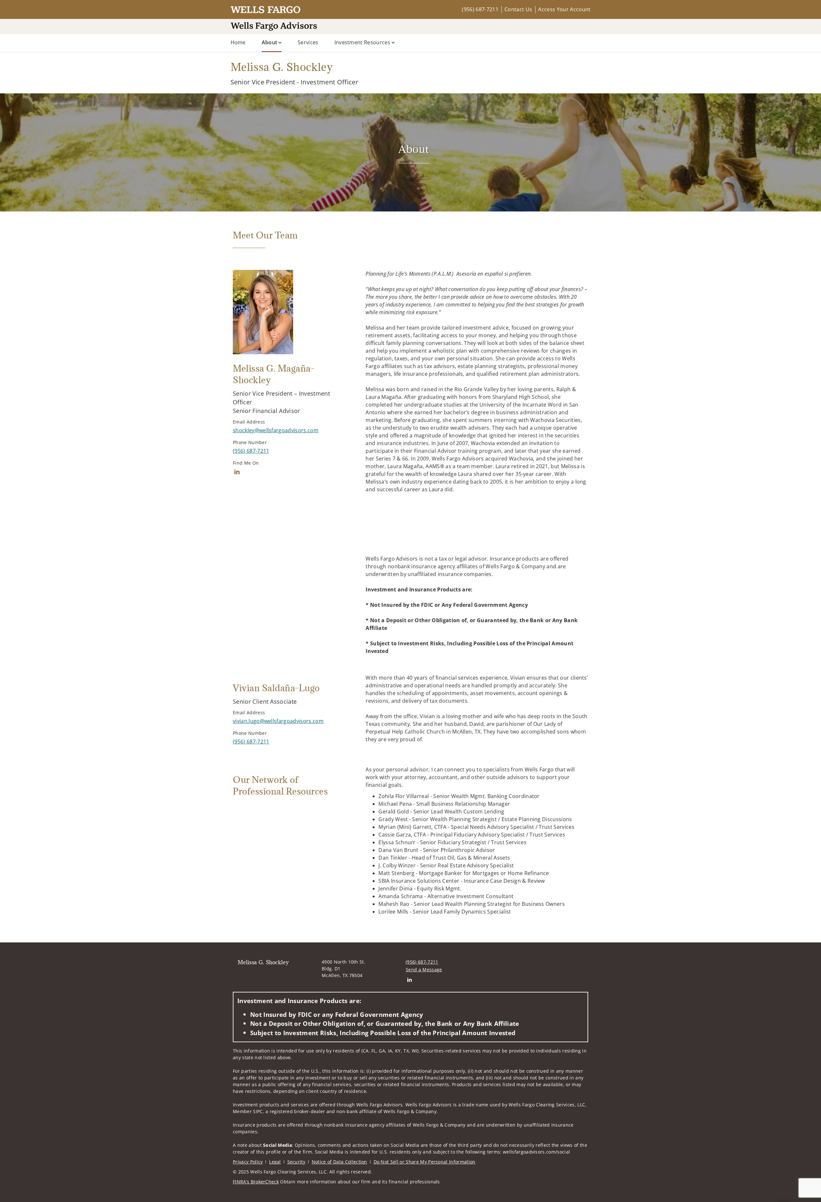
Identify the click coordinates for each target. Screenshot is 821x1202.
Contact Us (518, 9)
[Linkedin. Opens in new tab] (237, 472)
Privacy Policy (248, 1162)
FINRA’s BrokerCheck (256, 1182)
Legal (275, 1162)
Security (296, 1162)
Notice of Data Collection (339, 1162)
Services (308, 42)
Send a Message (424, 969)
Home (238, 42)
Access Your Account (564, 9)
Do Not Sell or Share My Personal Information (425, 1162)
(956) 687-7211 (480, 9)
